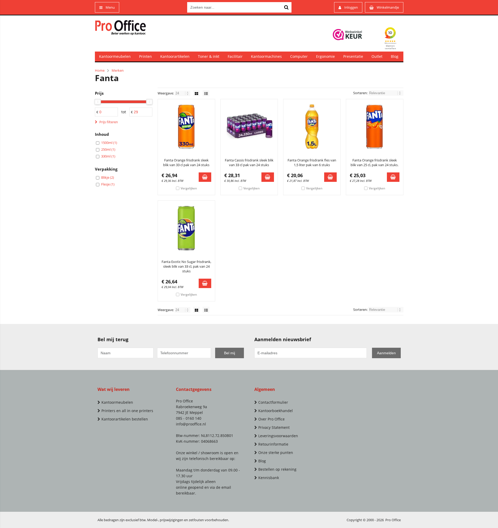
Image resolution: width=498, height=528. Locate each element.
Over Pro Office (271, 419)
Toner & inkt (208, 56)
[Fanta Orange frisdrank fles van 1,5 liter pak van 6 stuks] (311, 126)
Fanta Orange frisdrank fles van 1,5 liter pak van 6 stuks (312, 162)
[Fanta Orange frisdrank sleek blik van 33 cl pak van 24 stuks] (186, 126)
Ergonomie (325, 56)
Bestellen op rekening (277, 469)
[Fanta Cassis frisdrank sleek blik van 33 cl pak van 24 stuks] (249, 126)
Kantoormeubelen (115, 56)
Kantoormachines (266, 56)
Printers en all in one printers (127, 410)
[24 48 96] (183, 93)
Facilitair (235, 56)
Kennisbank (268, 477)
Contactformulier (273, 402)
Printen (145, 56)
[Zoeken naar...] (286, 7)
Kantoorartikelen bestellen (124, 419)
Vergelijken (189, 188)
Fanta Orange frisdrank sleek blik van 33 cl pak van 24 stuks (186, 162)
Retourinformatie (273, 444)
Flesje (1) (108, 184)
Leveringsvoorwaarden (278, 435)
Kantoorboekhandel (275, 410)
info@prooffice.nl (191, 424)
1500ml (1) (109, 142)
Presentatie (353, 56)
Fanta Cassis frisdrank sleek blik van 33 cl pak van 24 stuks (249, 162)
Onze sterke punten (275, 452)
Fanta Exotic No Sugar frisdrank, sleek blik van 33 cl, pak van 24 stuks (186, 266)
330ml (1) (108, 156)
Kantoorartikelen (175, 56)
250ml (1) (108, 149)
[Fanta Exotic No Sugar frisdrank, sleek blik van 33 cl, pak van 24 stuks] (186, 228)
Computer (299, 56)
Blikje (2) (107, 177)
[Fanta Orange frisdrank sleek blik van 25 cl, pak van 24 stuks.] (374, 126)
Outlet (376, 56)
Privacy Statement (274, 427)
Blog (394, 56)
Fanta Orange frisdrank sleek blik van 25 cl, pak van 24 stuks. (374, 162)
